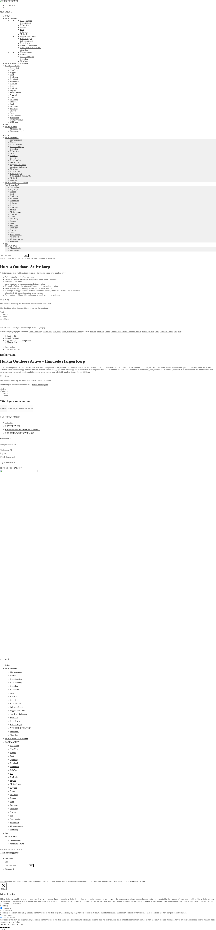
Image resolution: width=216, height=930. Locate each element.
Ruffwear (14, 108)
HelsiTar (13, 84)
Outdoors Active (166, 332)
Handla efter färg (35, 332)
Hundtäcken (25, 43)
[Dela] (6, 927)
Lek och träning (26, 41)
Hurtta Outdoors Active (131, 332)
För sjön (23, 54)
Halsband (24, 32)
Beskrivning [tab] (10, 347)
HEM (7, 16)
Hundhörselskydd (27, 57)
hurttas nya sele (148, 332)
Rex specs (14, 106)
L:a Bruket (14, 88)
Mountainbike (15, 129)
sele (175, 332)
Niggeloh (13, 95)
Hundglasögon (26, 21)
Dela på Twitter (11, 336)
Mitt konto (9, 858)
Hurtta (107, 332)
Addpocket (14, 68)
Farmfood (14, 79)
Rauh (12, 104)
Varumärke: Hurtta (12, 258)
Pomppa (13, 102)
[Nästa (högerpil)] (3, 929)
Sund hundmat (16, 115)
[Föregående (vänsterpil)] (1, 929)
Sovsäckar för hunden (28, 45)
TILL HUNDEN (11, 18)
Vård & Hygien (26, 39)
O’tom (12, 216)
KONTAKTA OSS (12, 426)
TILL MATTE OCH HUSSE (16, 63)
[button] (6, 12)
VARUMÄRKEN (12, 66)
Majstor (13, 90)
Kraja (12, 86)
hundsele (100, 332)
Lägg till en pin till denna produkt (18, 340)
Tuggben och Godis (28, 36)
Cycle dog (14, 77)
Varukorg (9, 869)
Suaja (12, 113)
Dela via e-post (11, 343)
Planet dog (14, 99)
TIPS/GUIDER (11, 127)
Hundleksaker (25, 23)
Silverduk (24, 50)
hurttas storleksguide (40, 308)
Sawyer (13, 111)
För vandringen (26, 52)
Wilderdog (14, 122)
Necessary (7, 908)
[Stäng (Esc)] (9, 927)
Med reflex (24, 34)
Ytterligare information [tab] (14, 349)
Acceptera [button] (134, 881)
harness (93, 332)
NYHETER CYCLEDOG (30, 48)
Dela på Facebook (12, 338)
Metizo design (15, 93)
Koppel (23, 27)
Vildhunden (14, 117)
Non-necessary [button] (6, 915)
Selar (22, 30)
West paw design (16, 120)
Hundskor (24, 59)
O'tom (12, 97)
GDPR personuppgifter (9, 853)
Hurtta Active (116, 332)
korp (157, 332)
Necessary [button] (4, 906)
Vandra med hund (17, 131)
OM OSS (8, 422)
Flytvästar (24, 61)
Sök (26, 255)
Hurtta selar (26, 258)
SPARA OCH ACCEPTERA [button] (12, 924)
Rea (6, 124)
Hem (2, 258)
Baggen (13, 72)
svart (179, 332)
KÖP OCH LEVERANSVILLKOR (19, 433)
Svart (64, 332)
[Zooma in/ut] (1, 927)
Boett (12, 75)
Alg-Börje (14, 70)
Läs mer (141, 881)
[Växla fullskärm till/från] (3, 927)
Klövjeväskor (25, 25)
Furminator (14, 81)
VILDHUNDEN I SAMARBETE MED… (22, 429)
